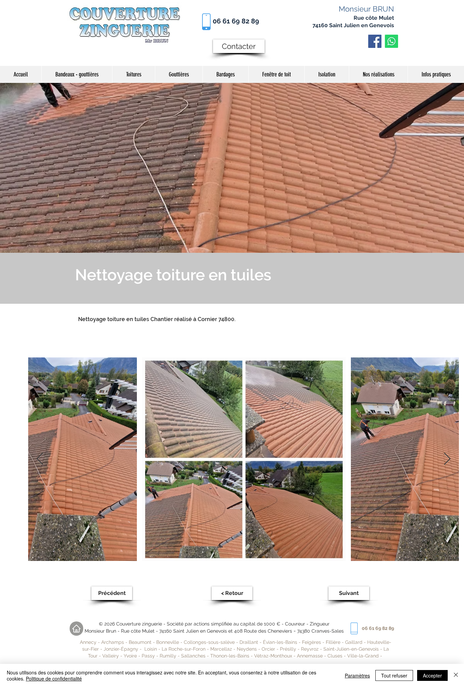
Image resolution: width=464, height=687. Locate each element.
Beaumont (140, 642)
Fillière (334, 642)
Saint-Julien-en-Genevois (351, 649)
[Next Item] (447, 459)
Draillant (248, 642)
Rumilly (168, 655)
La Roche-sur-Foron (184, 649)
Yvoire (130, 655)
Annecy (88, 642)
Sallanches (193, 655)
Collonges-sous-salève (210, 642)
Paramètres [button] (357, 675)
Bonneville (167, 642)
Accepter (432, 675)
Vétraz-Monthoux (273, 655)
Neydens (247, 649)
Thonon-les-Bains (229, 655)
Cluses (334, 655)
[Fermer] (456, 675)
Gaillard (353, 642)
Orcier (268, 649)
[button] (378, 74)
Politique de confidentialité (54, 678)
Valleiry (110, 655)
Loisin (150, 649)
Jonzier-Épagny (121, 649)
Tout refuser (394, 675)
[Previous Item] (40, 459)
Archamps (112, 642)
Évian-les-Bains (280, 642)
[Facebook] (374, 41)
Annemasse (310, 655)
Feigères (311, 642)
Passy (149, 655)
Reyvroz (310, 649)
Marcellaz (221, 649)
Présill (286, 649)
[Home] (76, 628)
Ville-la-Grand (363, 655)
